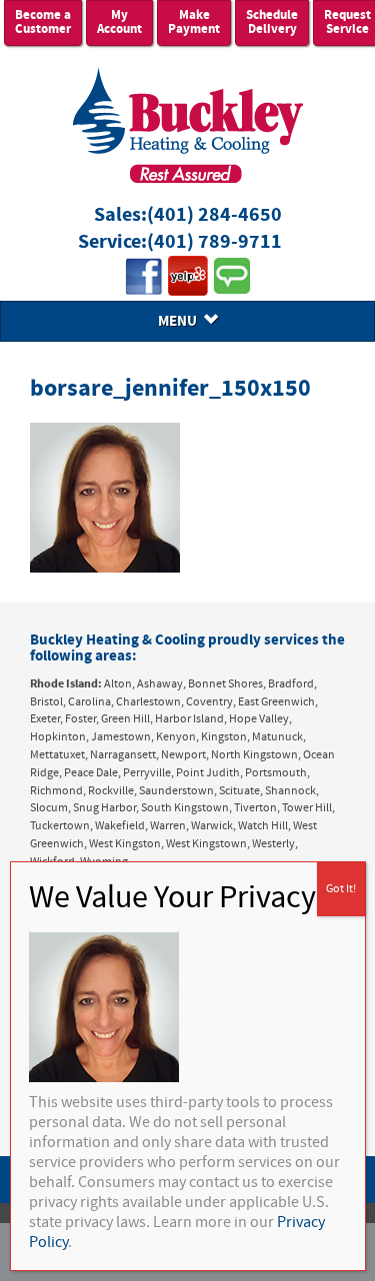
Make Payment (194, 22)
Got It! (341, 888)
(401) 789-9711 (214, 242)
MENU (180, 321)
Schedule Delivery (272, 22)
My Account (119, 22)
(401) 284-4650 (214, 215)
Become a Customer (43, 22)
